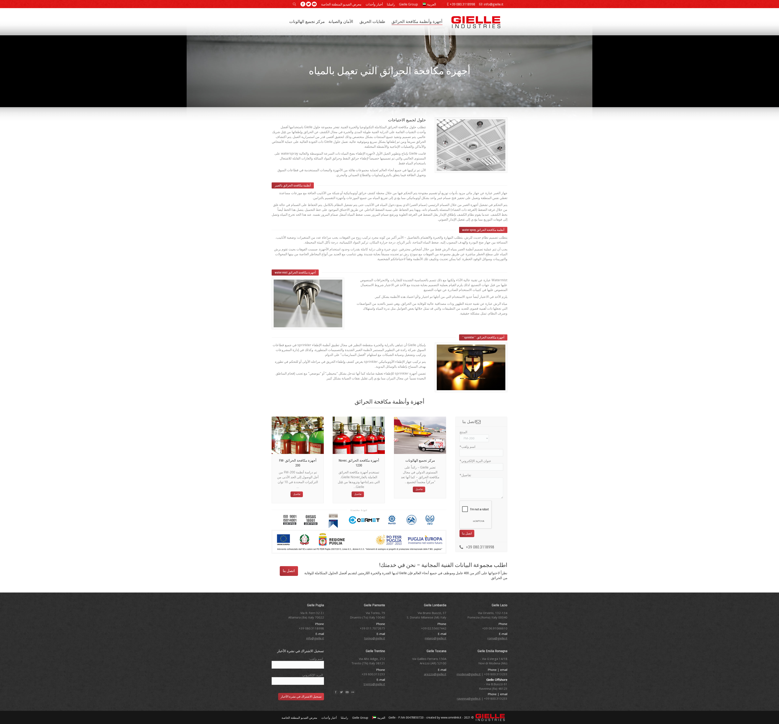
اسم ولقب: (316, 659)
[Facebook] (302, 4)
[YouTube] (314, 4)
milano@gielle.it (435, 638)
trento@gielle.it (374, 684)
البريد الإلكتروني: (312, 675)
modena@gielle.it (469, 674)
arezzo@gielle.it (435, 674)
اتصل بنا (289, 571)
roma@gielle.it (497, 638)
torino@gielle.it (374, 638)
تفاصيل (296, 494)
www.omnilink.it (451, 717)
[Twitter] (308, 4)
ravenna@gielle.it (469, 698)
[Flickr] (352, 692)
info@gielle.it (493, 4)
